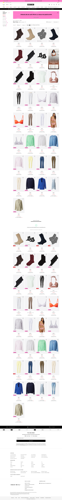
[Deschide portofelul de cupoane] (49, 4)
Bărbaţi (7, 4)
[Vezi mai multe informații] (18, 47)
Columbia (32, 465)
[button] (49, 22)
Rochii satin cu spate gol (13, 458)
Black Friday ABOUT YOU (24, 471)
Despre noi (12, 497)
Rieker (11, 464)
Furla (21, 464)
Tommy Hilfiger (33, 464)
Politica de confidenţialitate (20, 444)
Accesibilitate (42, 497)
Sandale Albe (22, 458)
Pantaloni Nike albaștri (24, 454)
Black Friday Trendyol (44, 471)
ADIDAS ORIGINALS (12, 465)
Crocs (11, 463)
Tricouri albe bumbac (13, 454)
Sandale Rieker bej (43, 454)
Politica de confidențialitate (25, 497)
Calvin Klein (42, 464)
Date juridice (37, 497)
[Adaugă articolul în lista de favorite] (23, 28)
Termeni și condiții (32, 497)
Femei (4, 4)
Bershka (32, 463)
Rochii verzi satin (12, 457)
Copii (10, 4)
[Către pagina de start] (15, 482)
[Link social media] (11, 484)
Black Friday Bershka (23, 472)
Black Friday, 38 (23, 476)
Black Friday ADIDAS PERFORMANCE (35, 472)
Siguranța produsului (48, 497)
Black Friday (17, 20)
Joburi (19, 497)
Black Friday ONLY (12, 471)
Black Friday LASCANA (34, 471)
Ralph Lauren (22, 465)
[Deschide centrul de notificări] (54, 4)
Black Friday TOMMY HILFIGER (45, 472)
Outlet (4, 2)
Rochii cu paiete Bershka (44, 457)
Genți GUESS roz (23, 457)
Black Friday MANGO (13, 472)
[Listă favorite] (56, 4)
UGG (42, 463)
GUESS (42, 465)
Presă (16, 497)
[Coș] (58, 4)
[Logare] (51, 4)
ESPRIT (21, 20)
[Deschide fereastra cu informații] (58, 0)
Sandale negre (33, 457)
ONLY (21, 463)
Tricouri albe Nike (33, 454)
